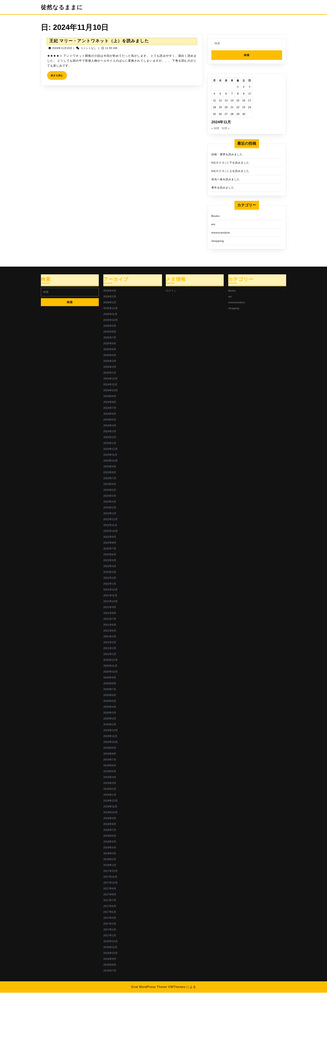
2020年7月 (109, 689)
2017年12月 (110, 870)
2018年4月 (109, 847)
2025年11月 (110, 314)
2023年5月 (109, 489)
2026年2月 (109, 296)
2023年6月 (109, 484)
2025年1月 (109, 372)
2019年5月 (109, 771)
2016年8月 (109, 964)
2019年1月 (109, 794)
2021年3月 (109, 642)
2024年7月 (109, 407)
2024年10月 (110, 390)
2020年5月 (109, 700)
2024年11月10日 (62, 48)
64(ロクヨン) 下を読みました (230, 162)
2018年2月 (109, 859)
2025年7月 (109, 337)
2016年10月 (110, 952)
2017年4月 (109, 917)
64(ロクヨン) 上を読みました (230, 170)
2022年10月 (110, 530)
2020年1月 (109, 724)
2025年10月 (110, 319)
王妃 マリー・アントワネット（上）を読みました (99, 40)
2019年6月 (109, 765)
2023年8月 (109, 472)
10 (249, 93)
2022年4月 (109, 566)
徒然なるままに (62, 7)
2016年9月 (109, 958)
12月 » (226, 128)
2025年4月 (109, 355)
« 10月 (215, 128)
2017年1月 (109, 935)
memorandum (220, 232)
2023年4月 (109, 495)
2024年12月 (110, 378)
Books (215, 215)
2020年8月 (109, 683)
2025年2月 (109, 366)
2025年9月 (109, 325)
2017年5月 (109, 911)
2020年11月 (110, 665)
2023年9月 (109, 466)
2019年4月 (109, 777)
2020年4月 (109, 706)
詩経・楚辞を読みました (227, 154)
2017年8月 (109, 894)
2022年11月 (110, 525)
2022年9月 (109, 536)
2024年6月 (109, 413)
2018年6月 (109, 835)
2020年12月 (110, 659)
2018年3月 (109, 853)
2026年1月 (109, 302)
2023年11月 (110, 454)
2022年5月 (109, 560)
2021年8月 (109, 613)
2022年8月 (109, 542)
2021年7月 (109, 618)
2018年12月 (110, 800)
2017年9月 (109, 888)
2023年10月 (110, 460)
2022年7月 (109, 548)
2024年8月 (109, 401)
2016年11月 (110, 947)
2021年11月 (110, 595)
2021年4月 (109, 636)
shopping (217, 240)
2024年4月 (109, 425)
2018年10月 (110, 812)
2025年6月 (109, 343)
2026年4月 (109, 290)
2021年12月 (110, 589)
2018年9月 (109, 818)
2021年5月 (109, 630)
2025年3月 (109, 360)
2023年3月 (109, 501)
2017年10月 (110, 882)
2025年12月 (110, 308)
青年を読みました (222, 187)
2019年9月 (109, 747)
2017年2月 (109, 929)
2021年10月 (110, 601)
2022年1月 (109, 583)
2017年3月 (109, 923)
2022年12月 (110, 519)
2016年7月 (109, 970)
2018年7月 (109, 829)
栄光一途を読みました (225, 179)
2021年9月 (109, 607)
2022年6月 (109, 554)
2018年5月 (109, 841)
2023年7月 (109, 478)
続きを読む (58, 77)
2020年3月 (109, 712)
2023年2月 (109, 507)
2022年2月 (109, 577)
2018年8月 (109, 824)
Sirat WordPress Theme (149, 987)
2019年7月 (109, 759)
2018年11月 (110, 806)
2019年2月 (109, 788)
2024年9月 (109, 396)
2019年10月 (110, 741)
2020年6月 (109, 695)
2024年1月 (109, 443)
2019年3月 (109, 782)
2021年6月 (109, 624)
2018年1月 (109, 865)
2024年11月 (110, 384)
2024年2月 (109, 437)
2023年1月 (109, 513)
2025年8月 (109, 331)
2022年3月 (109, 571)
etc (213, 224)
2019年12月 (110, 730)
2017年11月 (110, 876)
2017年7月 (109, 900)
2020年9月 (109, 677)
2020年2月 (109, 718)
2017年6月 (109, 906)
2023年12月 (110, 448)
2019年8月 (109, 753)
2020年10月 (110, 671)
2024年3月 (109, 431)
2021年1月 (109, 654)
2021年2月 (109, 648)
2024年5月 (109, 419)
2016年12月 (110, 941)
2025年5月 (109, 349)
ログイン (171, 290)
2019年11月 (110, 736)
